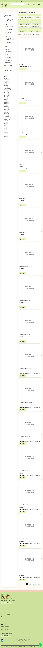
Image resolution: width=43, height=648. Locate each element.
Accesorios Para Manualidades (7, 16)
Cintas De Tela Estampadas (8, 23)
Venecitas (8, 48)
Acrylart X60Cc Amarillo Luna (24, 334)
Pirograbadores (9, 38)
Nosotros (2, 609)
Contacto (2, 612)
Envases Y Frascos (8, 57)
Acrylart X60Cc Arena (23, 572)
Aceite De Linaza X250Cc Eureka (25, 130)
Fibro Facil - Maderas (8, 58)
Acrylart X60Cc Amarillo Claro (25, 300)
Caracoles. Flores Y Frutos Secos (9, 20)
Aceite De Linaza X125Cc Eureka (25, 96)
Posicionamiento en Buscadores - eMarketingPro (28, 646)
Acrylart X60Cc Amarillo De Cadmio (26, 470)
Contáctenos (24, 1)
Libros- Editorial (9, 29)
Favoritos (2, 620)
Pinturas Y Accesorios (8, 70)
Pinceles (6, 68)
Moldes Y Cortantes (8, 65)
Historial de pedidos (4, 621)
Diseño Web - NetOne (9, 646)
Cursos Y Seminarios (8, 51)
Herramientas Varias (9, 26)
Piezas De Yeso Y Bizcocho (8, 34)
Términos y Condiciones (5, 626)
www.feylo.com (26, 640)
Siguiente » (34, 584)
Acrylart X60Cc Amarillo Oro (24, 436)
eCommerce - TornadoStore (17, 646)
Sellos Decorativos (9, 41)
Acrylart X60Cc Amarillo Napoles (25, 402)
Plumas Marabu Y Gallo (10, 39)
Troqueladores (8, 44)
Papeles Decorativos (8, 67)
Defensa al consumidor (5, 629)
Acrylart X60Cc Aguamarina (24, 266)
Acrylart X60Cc (22, 232)
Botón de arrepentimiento (5, 614)
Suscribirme (5, 635)
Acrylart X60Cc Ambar (23, 538)
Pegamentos (8, 32)
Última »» (39, 584)
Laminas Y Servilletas (8, 60)
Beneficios (2, 611)
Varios (7, 46)
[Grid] (31, 34)
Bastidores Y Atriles (8, 52)
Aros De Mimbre (9, 18)
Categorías (6, 13)
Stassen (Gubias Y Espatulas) (9, 43)
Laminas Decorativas (35, 19)
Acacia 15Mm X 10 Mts (23, 61)
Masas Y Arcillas (7, 63)
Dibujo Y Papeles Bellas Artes (8, 55)
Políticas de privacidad (4, 627)
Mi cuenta (2, 618)
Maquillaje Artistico (8, 62)
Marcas (5, 76)
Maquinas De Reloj (9, 30)
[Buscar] (12, 4)
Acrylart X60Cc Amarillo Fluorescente (26, 504)
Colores (5, 125)
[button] (39, 1)
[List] (33, 34)
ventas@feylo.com (17, 1)
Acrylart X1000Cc (22, 164)
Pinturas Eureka (9, 36)
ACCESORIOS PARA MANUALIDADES (26, 12)
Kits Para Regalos (8, 49)
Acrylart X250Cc (22, 198)
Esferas (7, 24)
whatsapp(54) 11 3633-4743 (7, 1)
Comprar (23, 68)
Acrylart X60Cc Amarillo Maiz (25, 368)
